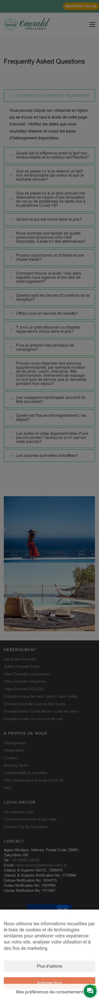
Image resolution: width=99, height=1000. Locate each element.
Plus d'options (49, 966)
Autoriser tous (49, 983)
